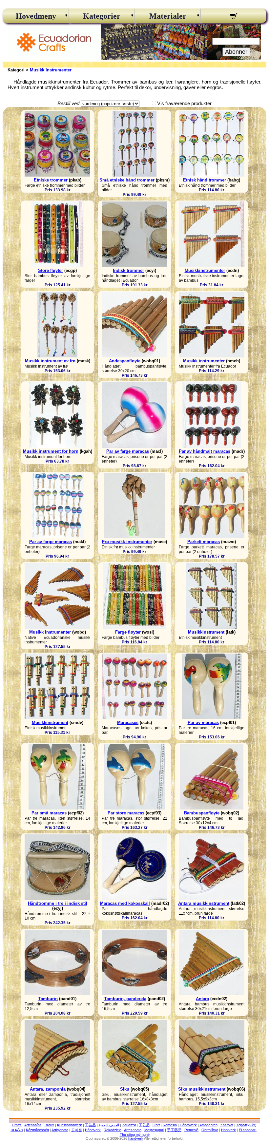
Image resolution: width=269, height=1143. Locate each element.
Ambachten (208, 1125)
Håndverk (93, 1130)
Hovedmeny (36, 16)
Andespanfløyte (124, 360)
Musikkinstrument (206, 632)
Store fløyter (50, 270)
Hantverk (228, 1130)
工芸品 (90, 1125)
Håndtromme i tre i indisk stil (57, 903)
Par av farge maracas (127, 451)
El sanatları (248, 1130)
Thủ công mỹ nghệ (135, 1134)
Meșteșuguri (154, 1130)
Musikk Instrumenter (51, 69)
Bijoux (49, 1125)
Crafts (17, 1125)
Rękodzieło (112, 1130)
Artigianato (60, 1130)
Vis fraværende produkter (184, 103)
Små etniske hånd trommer (127, 180)
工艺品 (144, 1125)
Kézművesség (37, 1130)
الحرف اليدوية (109, 1125)
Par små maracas (49, 812)
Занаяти (129, 1125)
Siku (124, 1089)
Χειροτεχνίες (246, 1125)
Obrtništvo (209, 1130)
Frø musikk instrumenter (127, 541)
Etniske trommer (51, 180)
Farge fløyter (128, 632)
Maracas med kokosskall (125, 903)
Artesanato (132, 1130)
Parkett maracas (203, 541)
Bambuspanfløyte (201, 812)
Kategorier (101, 16)
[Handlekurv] (233, 17)
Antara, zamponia (48, 1089)
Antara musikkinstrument (203, 903)
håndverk (135, 1138)
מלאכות (16, 1130)
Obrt (156, 1125)
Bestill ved (68, 103)
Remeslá (191, 1130)
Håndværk (188, 1125)
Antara (202, 998)
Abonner (236, 51)
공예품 (76, 1130)
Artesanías (33, 1125)
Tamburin (48, 998)
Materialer (167, 16)
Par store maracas (126, 812)
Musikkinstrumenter (205, 270)
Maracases (127, 722)
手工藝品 (174, 1130)
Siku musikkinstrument (201, 1089)
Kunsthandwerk (69, 1125)
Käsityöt (226, 1125)
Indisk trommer (128, 270)
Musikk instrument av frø (50, 360)
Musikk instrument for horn (50, 451)
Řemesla (170, 1125)
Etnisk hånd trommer (204, 180)
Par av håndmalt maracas (204, 451)
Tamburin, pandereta (125, 998)
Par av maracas (203, 722)
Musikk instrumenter (204, 360)
